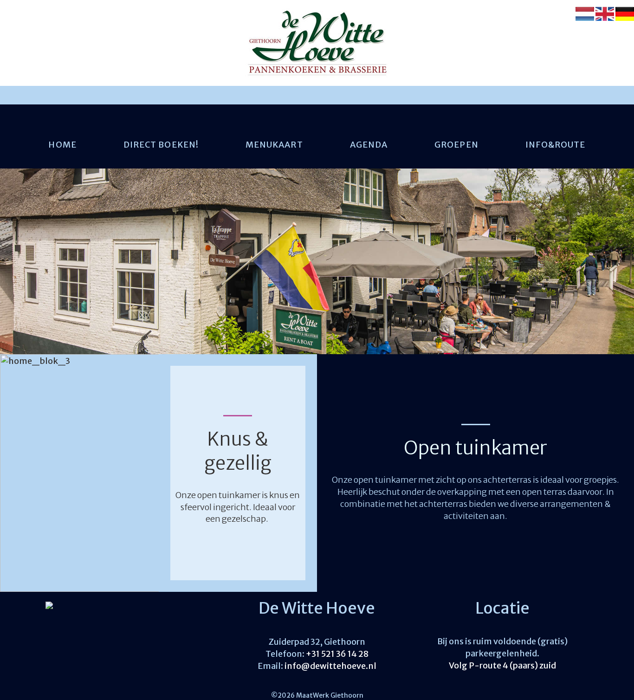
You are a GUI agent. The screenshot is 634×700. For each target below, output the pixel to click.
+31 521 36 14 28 (337, 653)
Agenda (369, 145)
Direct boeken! (161, 145)
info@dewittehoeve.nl (330, 666)
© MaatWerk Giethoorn (317, 695)
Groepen (456, 145)
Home (62, 145)
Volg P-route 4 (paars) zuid (502, 665)
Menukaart (274, 145)
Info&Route (555, 145)
